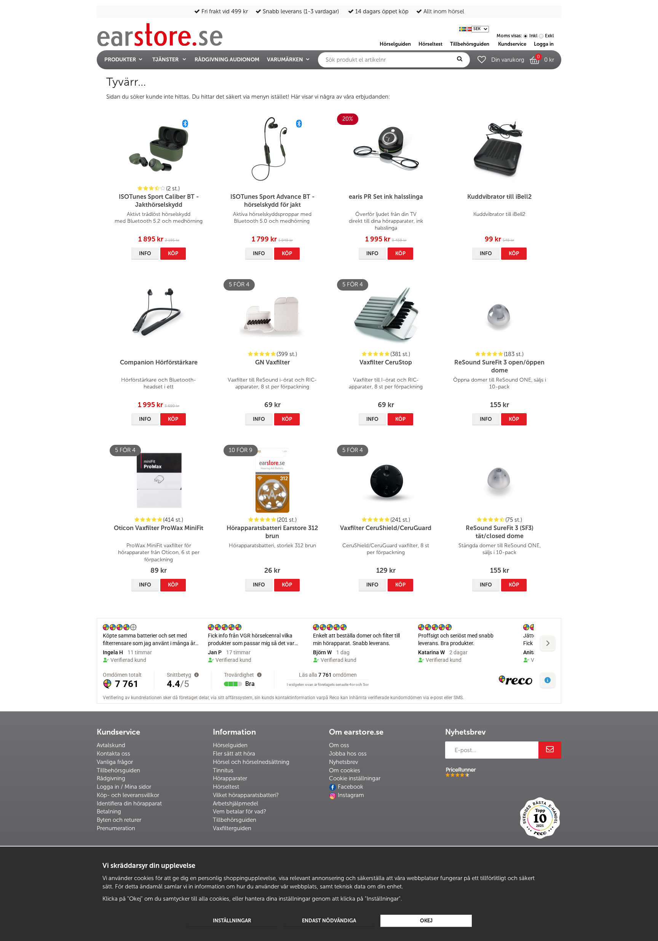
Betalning (109, 811)
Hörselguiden (230, 745)
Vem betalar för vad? (239, 811)
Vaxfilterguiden (232, 828)
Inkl (533, 35)
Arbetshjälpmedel (235, 803)
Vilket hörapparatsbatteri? (246, 795)
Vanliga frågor (115, 762)
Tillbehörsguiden (118, 770)
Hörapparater (230, 778)
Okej (426, 920)
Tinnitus (223, 770)
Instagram (351, 795)
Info (145, 253)
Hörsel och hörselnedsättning (251, 762)
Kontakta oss (113, 753)
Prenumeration (116, 828)
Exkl (549, 35)
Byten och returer (119, 819)
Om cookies (344, 770)
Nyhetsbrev (343, 762)
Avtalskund (111, 745)
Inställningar (232, 920)
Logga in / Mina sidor (124, 786)
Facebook (350, 786)
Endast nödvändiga (329, 920)
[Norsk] (468, 28)
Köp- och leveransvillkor (128, 795)
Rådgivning (111, 778)
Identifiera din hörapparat (129, 803)
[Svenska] (462, 28)
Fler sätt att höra (234, 753)
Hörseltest (226, 786)
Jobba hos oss (348, 753)
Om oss (339, 745)
